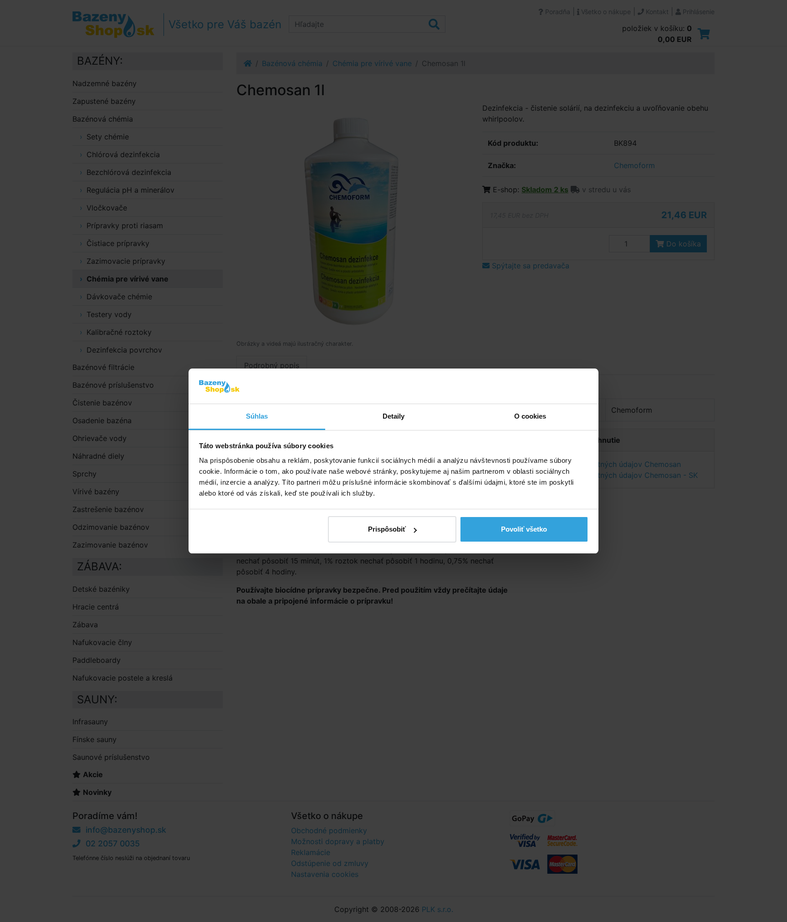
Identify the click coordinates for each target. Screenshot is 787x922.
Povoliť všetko (524, 529)
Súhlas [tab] (257, 416)
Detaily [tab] (394, 416)
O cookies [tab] (530, 416)
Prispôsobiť (387, 529)
